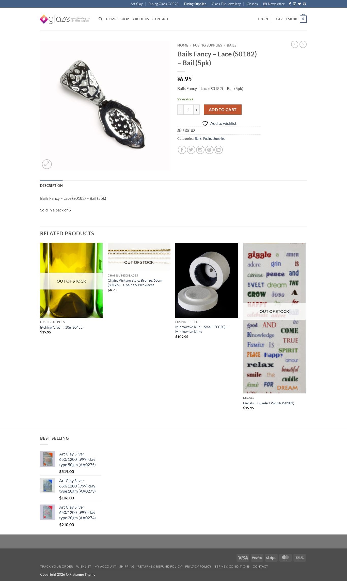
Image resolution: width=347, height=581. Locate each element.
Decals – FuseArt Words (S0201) (268, 403)
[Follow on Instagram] (294, 4)
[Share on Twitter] (191, 150)
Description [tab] (51, 186)
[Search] (100, 19)
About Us (140, 19)
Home (111, 19)
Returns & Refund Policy (160, 566)
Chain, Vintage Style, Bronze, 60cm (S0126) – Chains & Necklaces (135, 282)
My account (105, 566)
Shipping (127, 566)
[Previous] (40, 334)
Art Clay (137, 4)
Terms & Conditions (232, 566)
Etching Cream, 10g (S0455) (62, 327)
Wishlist (83, 566)
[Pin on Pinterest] (209, 150)
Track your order (56, 566)
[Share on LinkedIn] (218, 150)
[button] (274, 4)
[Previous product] (303, 44)
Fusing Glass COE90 (164, 4)
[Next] (305, 334)
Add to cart (223, 109)
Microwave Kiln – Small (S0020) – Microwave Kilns (201, 329)
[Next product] (294, 44)
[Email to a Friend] (200, 150)
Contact (160, 19)
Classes (252, 4)
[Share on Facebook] (182, 150)
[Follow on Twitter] (299, 4)
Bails (231, 45)
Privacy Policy (198, 566)
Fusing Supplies (195, 4)
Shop (124, 19)
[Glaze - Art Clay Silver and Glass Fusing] (65, 19)
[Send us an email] (304, 4)
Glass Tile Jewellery (226, 4)
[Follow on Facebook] (289, 4)
